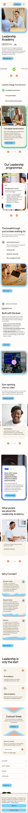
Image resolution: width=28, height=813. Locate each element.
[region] (14, 803)
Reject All (14, 805)
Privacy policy (14, 802)
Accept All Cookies (14, 810)
